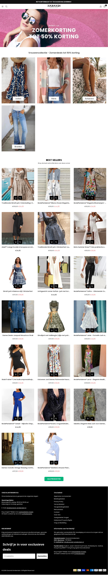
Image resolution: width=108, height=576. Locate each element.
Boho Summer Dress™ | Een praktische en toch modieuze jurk (90, 247)
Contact (56, 512)
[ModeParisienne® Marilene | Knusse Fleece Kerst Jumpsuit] (54, 449)
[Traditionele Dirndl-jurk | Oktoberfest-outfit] (54, 228)
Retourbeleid (58, 509)
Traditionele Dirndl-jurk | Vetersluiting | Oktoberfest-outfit (18, 203)
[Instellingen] (101, 6)
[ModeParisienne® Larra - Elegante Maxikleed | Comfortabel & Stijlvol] (90, 361)
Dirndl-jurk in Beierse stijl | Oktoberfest (18, 291)
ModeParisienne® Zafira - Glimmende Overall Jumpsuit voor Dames (90, 291)
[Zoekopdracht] (6, 6)
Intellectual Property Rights (63, 520)
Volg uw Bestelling (60, 523)
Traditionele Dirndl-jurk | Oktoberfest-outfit (54, 247)
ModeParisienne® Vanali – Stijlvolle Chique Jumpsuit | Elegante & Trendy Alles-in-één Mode (18, 424)
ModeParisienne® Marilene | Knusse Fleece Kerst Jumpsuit (54, 468)
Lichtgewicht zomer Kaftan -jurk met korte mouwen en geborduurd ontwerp (54, 291)
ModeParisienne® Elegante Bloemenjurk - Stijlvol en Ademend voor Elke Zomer (90, 203)
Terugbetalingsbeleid (61, 507)
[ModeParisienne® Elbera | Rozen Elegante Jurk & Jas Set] (54, 184)
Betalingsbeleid (59, 499)
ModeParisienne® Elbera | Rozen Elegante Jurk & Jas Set (54, 203)
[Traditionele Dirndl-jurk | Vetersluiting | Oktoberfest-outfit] (18, 184)
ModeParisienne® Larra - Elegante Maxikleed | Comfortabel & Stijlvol (90, 380)
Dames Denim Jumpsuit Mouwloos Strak (18, 335)
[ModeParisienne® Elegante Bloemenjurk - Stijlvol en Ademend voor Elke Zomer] (90, 184)
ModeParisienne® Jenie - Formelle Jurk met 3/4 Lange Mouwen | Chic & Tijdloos (90, 335)
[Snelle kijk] (20, 198)
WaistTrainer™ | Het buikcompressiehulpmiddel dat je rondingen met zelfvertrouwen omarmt (18, 380)
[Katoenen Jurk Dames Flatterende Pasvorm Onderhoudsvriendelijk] (54, 361)
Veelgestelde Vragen (61, 518)
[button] (104, 6)
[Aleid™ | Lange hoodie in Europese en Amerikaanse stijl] (18, 228)
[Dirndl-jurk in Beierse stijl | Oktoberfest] (18, 272)
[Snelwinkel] (16, 198)
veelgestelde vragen (26, 512)
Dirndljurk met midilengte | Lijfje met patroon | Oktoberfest (54, 335)
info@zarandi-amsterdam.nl (16, 508)
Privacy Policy (58, 502)
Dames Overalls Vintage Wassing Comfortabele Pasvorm (18, 468)
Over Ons (57, 515)
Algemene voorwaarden (62, 496)
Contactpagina (79, 554)
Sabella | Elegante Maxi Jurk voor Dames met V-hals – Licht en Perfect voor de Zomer (90, 424)
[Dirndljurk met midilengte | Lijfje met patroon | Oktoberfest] (54, 316)
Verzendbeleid (59, 504)
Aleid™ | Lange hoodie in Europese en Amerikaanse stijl (18, 247)
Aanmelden (42, 556)
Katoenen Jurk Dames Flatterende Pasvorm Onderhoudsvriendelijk (54, 380)
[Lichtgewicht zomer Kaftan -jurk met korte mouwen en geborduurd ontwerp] (54, 272)
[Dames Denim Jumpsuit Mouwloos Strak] (18, 316)
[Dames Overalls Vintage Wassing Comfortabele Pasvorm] (18, 449)
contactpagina (27, 514)
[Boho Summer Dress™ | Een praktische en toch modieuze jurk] (90, 228)
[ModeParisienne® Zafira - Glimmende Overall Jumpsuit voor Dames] (90, 272)
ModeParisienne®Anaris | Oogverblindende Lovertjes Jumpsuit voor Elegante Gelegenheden (54, 424)
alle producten (54, 479)
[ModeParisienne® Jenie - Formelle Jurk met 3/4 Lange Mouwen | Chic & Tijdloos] (90, 316)
